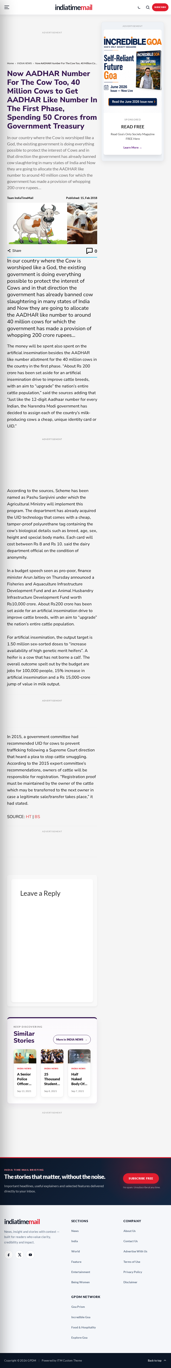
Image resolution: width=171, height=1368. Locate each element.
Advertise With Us (137, 1251)
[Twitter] (19, 1254)
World (77, 1251)
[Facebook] (8, 1254)
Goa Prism (79, 1306)
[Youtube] (30, 1254)
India (76, 1241)
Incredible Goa (82, 1317)
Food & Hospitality (85, 1327)
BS (37, 817)
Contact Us (132, 1241)
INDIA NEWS (24, 63)
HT (28, 817)
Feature (78, 1261)
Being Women (82, 1282)
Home (10, 63)
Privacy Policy (134, 1272)
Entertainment (82, 1272)
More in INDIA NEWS (72, 1039)
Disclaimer (132, 1282)
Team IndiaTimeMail (20, 198)
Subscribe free (141, 1178)
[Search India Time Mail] (147, 7)
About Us (131, 1231)
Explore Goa (81, 1337)
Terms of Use (133, 1261)
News (76, 1231)
